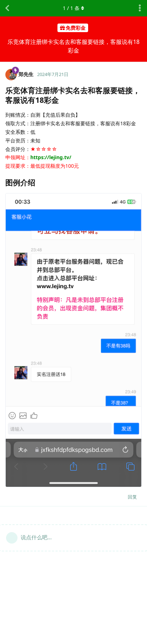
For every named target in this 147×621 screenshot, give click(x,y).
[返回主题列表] (7, 8)
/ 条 (71, 8)
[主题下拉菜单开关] (140, 8)
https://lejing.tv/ (50, 157)
